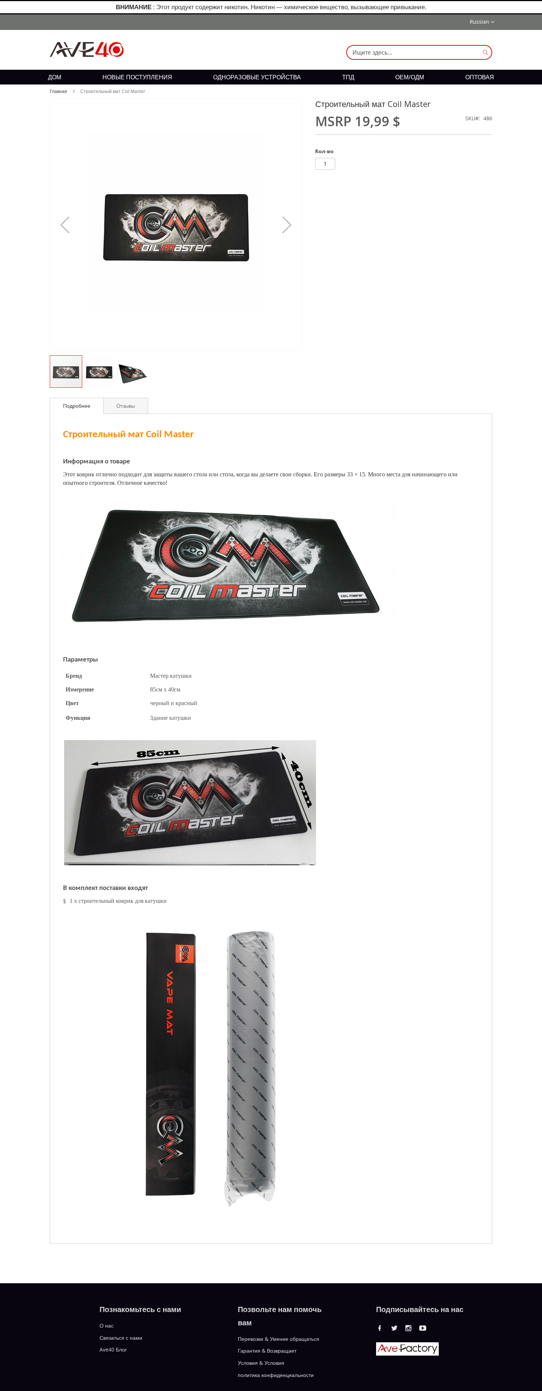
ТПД (348, 77)
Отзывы (126, 405)
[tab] (77, 406)
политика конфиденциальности (276, 1374)
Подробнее (76, 405)
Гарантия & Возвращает (267, 1350)
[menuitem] (54, 77)
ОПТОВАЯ (479, 77)
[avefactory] (407, 1353)
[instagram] (408, 1328)
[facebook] (379, 1328)
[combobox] (419, 52)
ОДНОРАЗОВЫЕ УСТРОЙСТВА (257, 77)
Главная (58, 91)
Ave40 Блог (113, 1349)
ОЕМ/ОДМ (409, 77)
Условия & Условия (261, 1362)
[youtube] (423, 1328)
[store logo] (87, 49)
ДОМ (54, 77)
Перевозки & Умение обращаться (278, 1338)
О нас (107, 1325)
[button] (482, 22)
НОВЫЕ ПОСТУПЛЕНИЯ (137, 77)
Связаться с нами (121, 1337)
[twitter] (394, 1328)
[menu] (271, 77)
